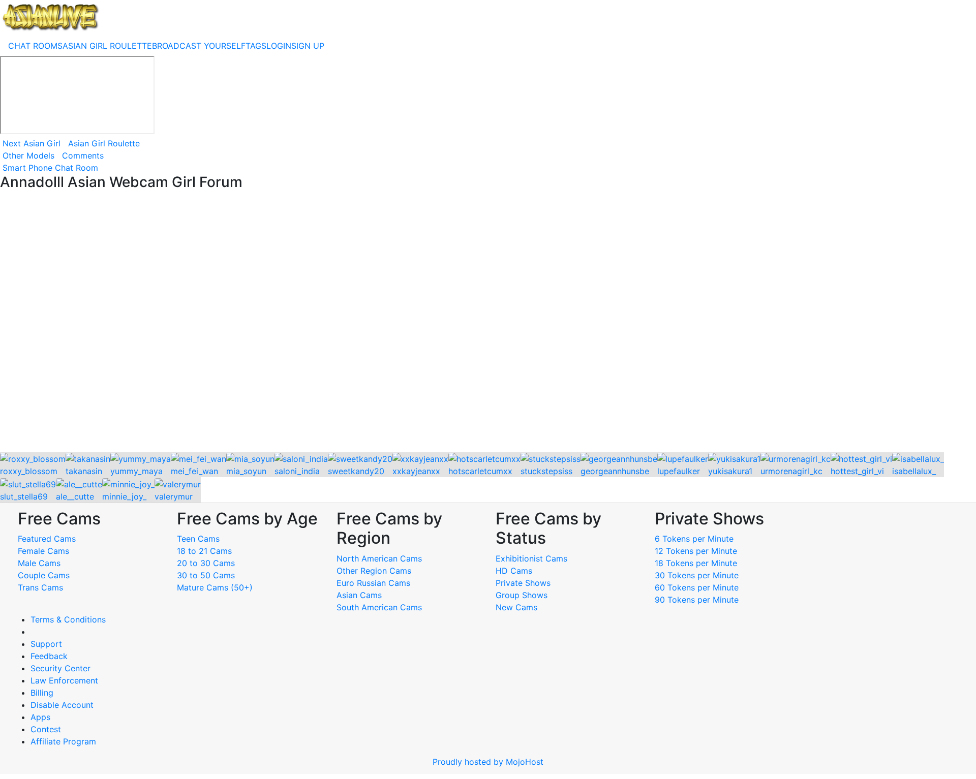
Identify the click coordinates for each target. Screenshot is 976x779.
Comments (83, 155)
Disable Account (62, 705)
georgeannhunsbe (615, 471)
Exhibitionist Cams (531, 558)
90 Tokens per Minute (697, 600)
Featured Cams (47, 539)
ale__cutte (75, 496)
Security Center (60, 668)
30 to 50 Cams (206, 575)
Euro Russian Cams (373, 583)
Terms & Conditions (68, 619)
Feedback (49, 656)
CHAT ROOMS (35, 46)
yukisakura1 (730, 471)
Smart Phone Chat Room (50, 168)
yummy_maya (136, 471)
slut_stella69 (24, 496)
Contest (45, 729)
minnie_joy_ (124, 496)
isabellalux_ (914, 471)
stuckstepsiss (546, 471)
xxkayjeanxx (416, 471)
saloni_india (297, 471)
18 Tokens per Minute (696, 563)
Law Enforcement (64, 680)
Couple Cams (44, 575)
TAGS (256, 46)
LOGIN (278, 46)
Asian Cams (359, 595)
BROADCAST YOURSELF (199, 46)
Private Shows (523, 583)
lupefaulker (678, 471)
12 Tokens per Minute (696, 551)
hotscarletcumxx (480, 471)
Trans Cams (40, 587)
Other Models (28, 155)
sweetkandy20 (356, 471)
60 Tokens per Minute (697, 587)
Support (46, 644)
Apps (40, 717)
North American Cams (379, 558)
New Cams (516, 607)
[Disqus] (488, 322)
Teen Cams (198, 539)
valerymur (174, 496)
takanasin (84, 471)
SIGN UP (307, 46)
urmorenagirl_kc (791, 471)
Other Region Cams (374, 571)
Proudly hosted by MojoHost (488, 762)
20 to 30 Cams (206, 563)
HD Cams (514, 571)
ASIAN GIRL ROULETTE (107, 46)
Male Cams (39, 563)
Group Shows (521, 595)
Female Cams (43, 551)
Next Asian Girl (31, 143)
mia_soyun (246, 471)
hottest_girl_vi (857, 471)
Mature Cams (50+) (215, 587)
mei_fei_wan (194, 471)
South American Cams (379, 607)
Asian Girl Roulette (104, 143)
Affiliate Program (64, 741)
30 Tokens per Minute (697, 575)
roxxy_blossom (28, 471)
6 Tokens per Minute (694, 539)
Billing (41, 693)
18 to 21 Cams (204, 551)
